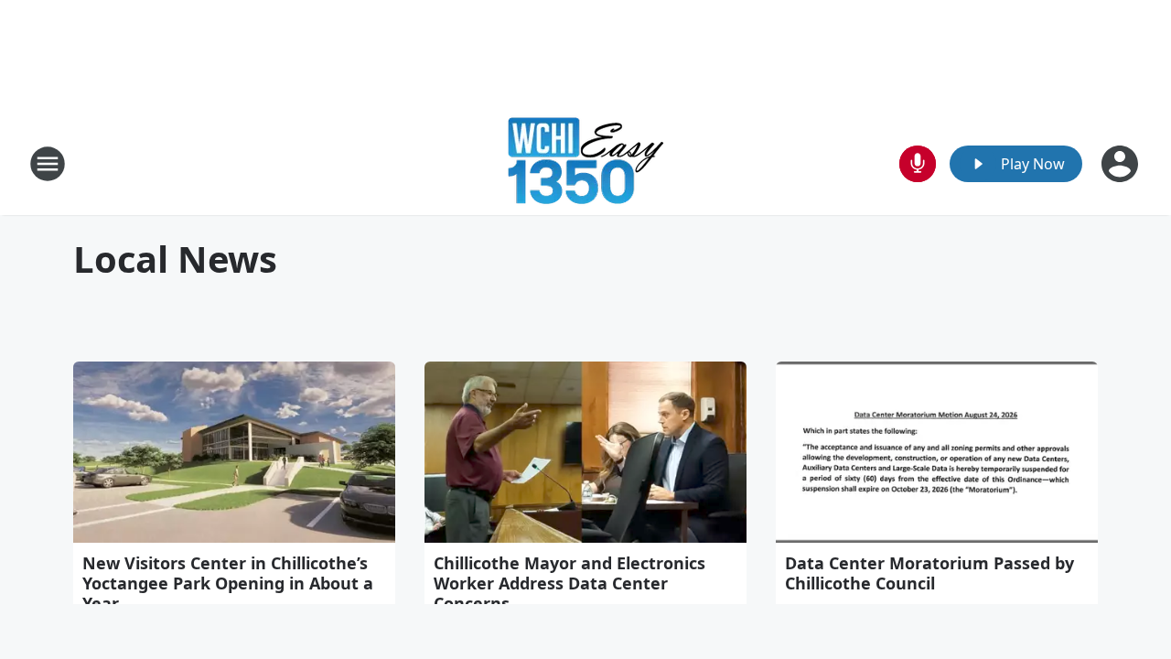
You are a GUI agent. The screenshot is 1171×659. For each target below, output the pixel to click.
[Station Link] (585, 163)
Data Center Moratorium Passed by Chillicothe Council (929, 573)
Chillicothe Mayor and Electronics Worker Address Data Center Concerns (569, 583)
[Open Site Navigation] (47, 164)
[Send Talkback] (917, 164)
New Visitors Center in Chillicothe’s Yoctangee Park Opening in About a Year (227, 583)
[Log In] (1121, 164)
